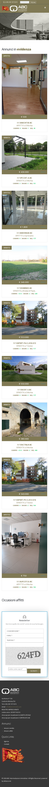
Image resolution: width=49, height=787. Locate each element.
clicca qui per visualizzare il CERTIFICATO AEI (16, 718)
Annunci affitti (8, 731)
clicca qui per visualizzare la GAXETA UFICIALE (16, 715)
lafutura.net (7, 781)
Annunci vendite (9, 728)
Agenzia (6, 741)
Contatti (6, 744)
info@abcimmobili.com (13, 707)
